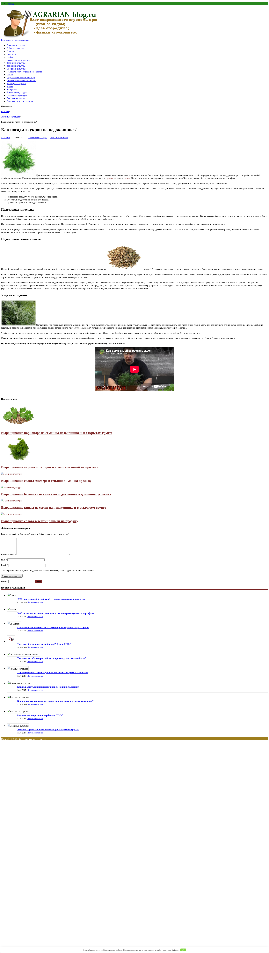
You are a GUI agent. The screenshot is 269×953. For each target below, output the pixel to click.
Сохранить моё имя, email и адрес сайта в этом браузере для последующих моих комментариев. (50, 570)
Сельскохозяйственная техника (21, 80)
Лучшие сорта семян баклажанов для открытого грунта (48, 729)
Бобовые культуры (15, 48)
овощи (127, 178)
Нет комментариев (59, 137)
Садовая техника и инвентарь (21, 77)
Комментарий (8, 554)
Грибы (10, 56)
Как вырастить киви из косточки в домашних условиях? (48, 686)
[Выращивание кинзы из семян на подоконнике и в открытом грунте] (11, 500)
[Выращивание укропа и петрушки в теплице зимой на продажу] (18, 460)
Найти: (4, 581)
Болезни (11, 50)
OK (183, 950)
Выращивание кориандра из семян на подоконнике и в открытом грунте (56, 432)
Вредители (12, 53)
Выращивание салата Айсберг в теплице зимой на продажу (46, 480)
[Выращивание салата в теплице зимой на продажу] (11, 514)
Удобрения (12, 89)
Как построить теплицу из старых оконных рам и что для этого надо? (55, 701)
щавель (109, 178)
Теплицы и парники (16, 83)
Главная (10, 3)
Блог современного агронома (15, 39)
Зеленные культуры (16, 62)
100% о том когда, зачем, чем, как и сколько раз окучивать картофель (55, 613)
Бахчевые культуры (16, 45)
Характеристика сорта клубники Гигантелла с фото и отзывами (52, 672)
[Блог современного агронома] (50, 36)
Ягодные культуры (16, 98)
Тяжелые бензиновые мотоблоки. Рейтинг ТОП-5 (44, 644)
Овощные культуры (16, 68)
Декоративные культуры (18, 59)
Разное (10, 74)
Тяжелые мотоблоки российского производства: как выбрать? (51, 658)
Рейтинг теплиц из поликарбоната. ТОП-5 (40, 715)
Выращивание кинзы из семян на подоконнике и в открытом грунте (53, 507)
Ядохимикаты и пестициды (20, 101)
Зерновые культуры (16, 65)
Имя (4, 559)
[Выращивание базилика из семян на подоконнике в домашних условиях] (11, 487)
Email (4, 565)
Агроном (5, 137)
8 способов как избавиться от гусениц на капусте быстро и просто (53, 627)
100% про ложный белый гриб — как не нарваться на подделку (52, 599)
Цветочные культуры (17, 95)
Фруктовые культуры (17, 92)
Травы (10, 86)
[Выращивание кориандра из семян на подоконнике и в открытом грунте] (18, 425)
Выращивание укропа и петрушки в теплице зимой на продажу (49, 467)
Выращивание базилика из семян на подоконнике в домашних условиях (56, 494)
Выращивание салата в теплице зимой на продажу (39, 520)
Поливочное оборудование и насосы (24, 71)
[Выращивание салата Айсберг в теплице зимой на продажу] (11, 473)
